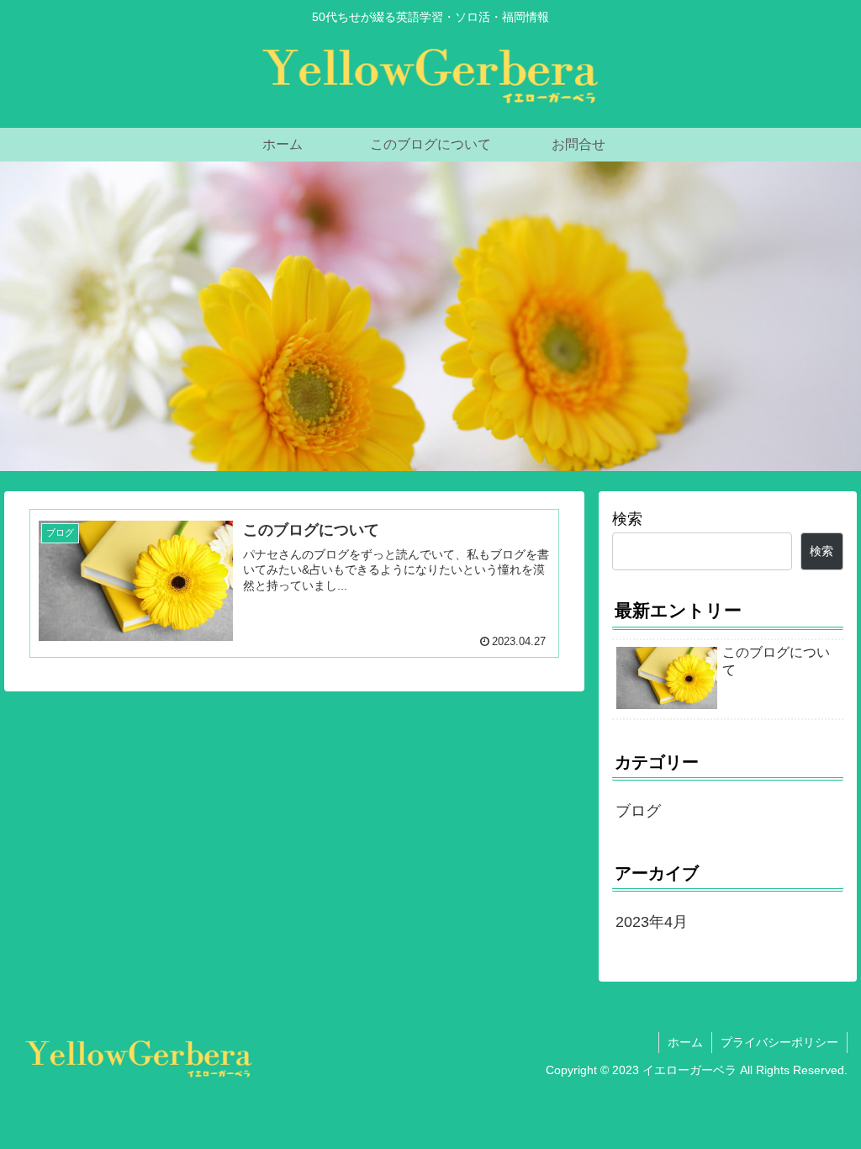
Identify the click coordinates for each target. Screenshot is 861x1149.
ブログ (638, 810)
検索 (627, 519)
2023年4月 (651, 921)
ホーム (685, 1042)
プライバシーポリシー (779, 1042)
